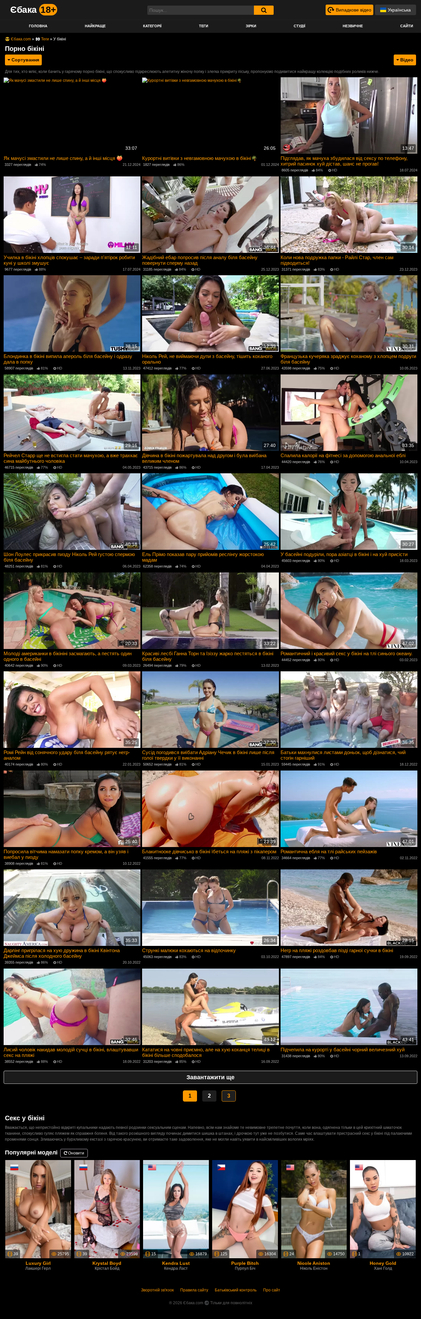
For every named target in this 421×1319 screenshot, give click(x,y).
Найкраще (95, 26)
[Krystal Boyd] (107, 1209)
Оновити (75, 1153)
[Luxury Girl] (38, 1209)
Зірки (251, 26)
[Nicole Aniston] (314, 1209)
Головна (38, 26)
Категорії (152, 26)
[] (264, 10)
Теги (203, 26)
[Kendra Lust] (176, 1209)
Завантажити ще (210, 1077)
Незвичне (353, 26)
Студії (299, 26)
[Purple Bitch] (245, 1209)
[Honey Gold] (383, 1209)
